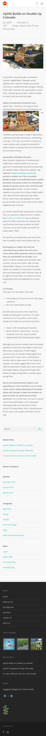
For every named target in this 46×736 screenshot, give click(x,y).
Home (5, 596)
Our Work (6, 612)
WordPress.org (9, 567)
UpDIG (9, 22)
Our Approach (8, 607)
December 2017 (9, 482)
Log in (5, 551)
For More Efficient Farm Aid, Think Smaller (19, 456)
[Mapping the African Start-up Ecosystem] (23, 644)
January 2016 (8, 492)
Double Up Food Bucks (16, 218)
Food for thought (10, 525)
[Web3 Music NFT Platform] (9, 644)
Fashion (6, 519)
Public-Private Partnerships (13, 535)
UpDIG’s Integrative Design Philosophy (18, 450)
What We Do (8, 602)
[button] (42, 3)
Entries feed (7, 557)
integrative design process (22, 173)
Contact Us (7, 618)
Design (15, 25)
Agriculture (7, 509)
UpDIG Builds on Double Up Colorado (18, 445)
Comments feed (9, 562)
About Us (6, 623)
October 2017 (8, 487)
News (22, 25)
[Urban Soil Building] (36, 644)
